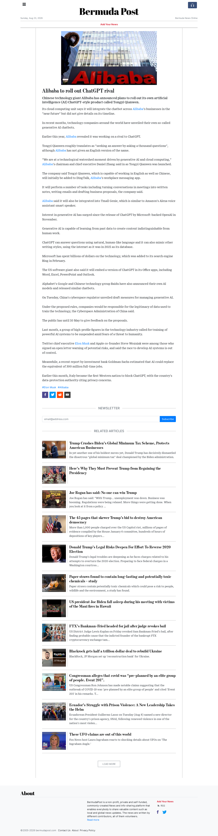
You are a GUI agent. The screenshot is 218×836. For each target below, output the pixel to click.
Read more (93, 819)
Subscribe (168, 419)
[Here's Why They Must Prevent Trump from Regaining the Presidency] (54, 474)
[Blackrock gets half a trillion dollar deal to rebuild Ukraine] (54, 657)
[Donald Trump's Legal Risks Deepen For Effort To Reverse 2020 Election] (54, 553)
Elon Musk (82, 343)
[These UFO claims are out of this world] (54, 740)
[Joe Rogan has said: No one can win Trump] (54, 499)
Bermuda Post (109, 11)
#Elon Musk (49, 387)
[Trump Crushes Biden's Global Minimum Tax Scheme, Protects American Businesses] (54, 449)
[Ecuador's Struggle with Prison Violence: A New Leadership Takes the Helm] (54, 711)
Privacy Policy (87, 830)
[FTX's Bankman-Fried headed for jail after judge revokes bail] (54, 632)
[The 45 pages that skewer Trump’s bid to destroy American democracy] (54, 524)
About (75, 830)
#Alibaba (63, 387)
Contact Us (64, 830)
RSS (162, 805)
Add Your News (109, 24)
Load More (109, 764)
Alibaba (138, 109)
